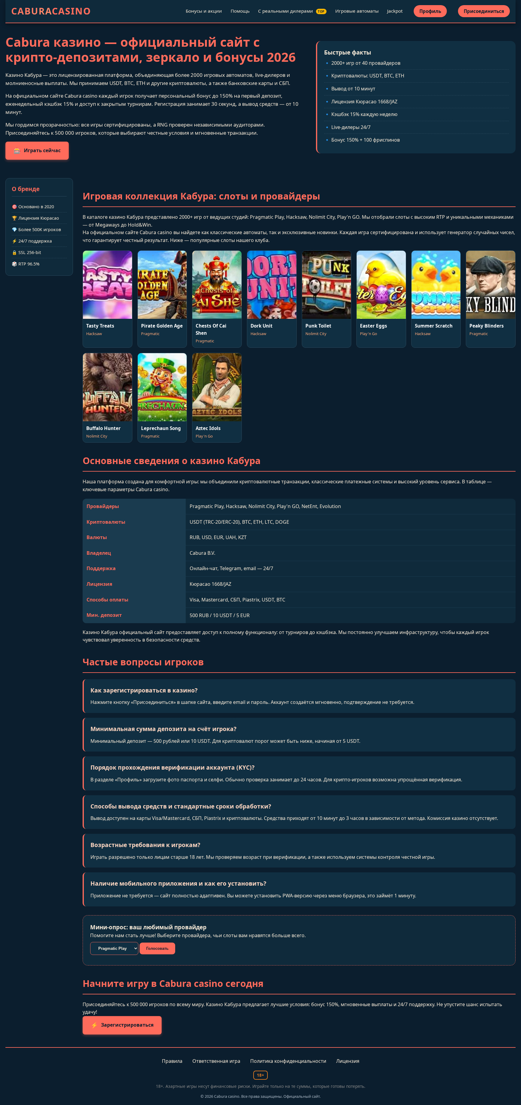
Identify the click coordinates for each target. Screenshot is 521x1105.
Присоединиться (484, 11)
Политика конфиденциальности (288, 1061)
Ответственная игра (216, 1061)
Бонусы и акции (204, 11)
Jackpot (395, 11)
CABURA (51, 11)
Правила (172, 1061)
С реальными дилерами (291, 11)
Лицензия (347, 1061)
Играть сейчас (37, 150)
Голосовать (157, 948)
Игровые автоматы (357, 11)
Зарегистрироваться (122, 1025)
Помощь (240, 11)
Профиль (430, 11)
